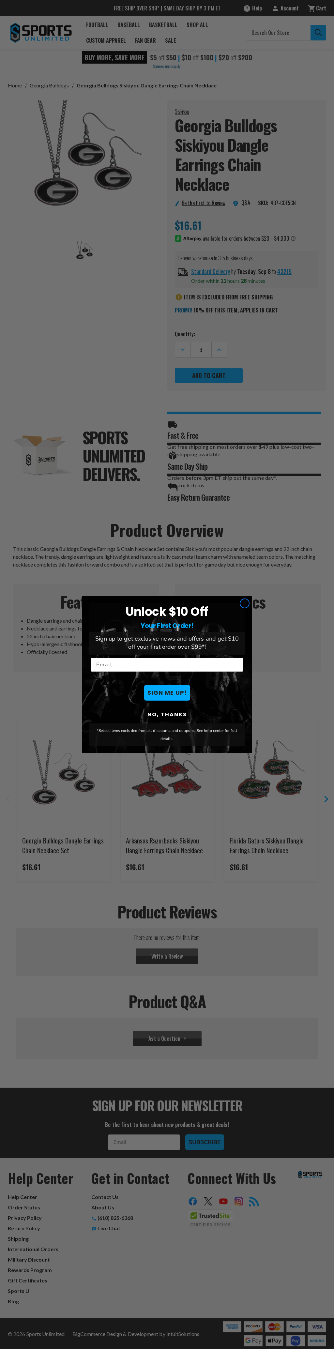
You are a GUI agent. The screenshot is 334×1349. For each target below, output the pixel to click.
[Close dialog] (245, 603)
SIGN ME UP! (167, 693)
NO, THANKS (167, 714)
